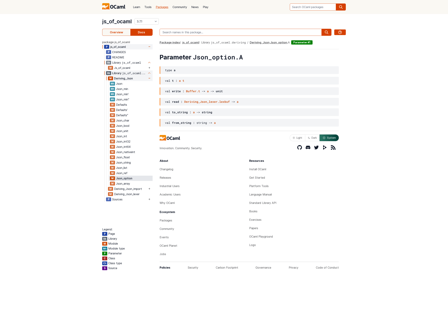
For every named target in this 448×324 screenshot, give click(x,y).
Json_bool (122, 125)
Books (253, 211)
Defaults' (122, 110)
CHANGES (119, 52)
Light (299, 137)
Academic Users (170, 194)
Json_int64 (123, 146)
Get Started (257, 177)
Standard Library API (262, 203)
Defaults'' (122, 115)
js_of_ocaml (117, 21)
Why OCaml (167, 203)
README (118, 57)
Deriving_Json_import (128, 189)
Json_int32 (123, 141)
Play (205, 7)
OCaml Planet (168, 245)
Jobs (163, 254)
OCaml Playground (261, 236)
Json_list (121, 168)
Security (193, 267)
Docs (141, 32)
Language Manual (260, 194)
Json (119, 83)
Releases (165, 177)
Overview (116, 32)
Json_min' (122, 94)
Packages (162, 7)
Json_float (123, 157)
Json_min (122, 89)
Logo (252, 245)
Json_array (123, 183)
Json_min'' (122, 99)
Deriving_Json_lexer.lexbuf (207, 101)
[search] (341, 7)
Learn (136, 7)
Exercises (255, 219)
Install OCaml (257, 169)
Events (164, 237)
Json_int (121, 136)
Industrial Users (170, 186)
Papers (253, 228)
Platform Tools (259, 186)
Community (180, 7)
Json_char (122, 120)
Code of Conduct (327, 267)
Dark (314, 137)
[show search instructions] (340, 32)
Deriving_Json (123, 78)
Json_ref (121, 173)
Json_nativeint (125, 152)
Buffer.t (193, 91)
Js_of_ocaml (122, 68)
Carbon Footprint (227, 267)
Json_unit (122, 131)
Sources (117, 199)
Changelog (166, 169)
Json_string (123, 162)
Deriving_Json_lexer (126, 194)
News (195, 7)
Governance (263, 267)
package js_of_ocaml (116, 42)
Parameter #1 (301, 42)
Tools (148, 7)
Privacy (293, 267)
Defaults (121, 104)
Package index (170, 42)
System (331, 137)
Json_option (124, 178)
